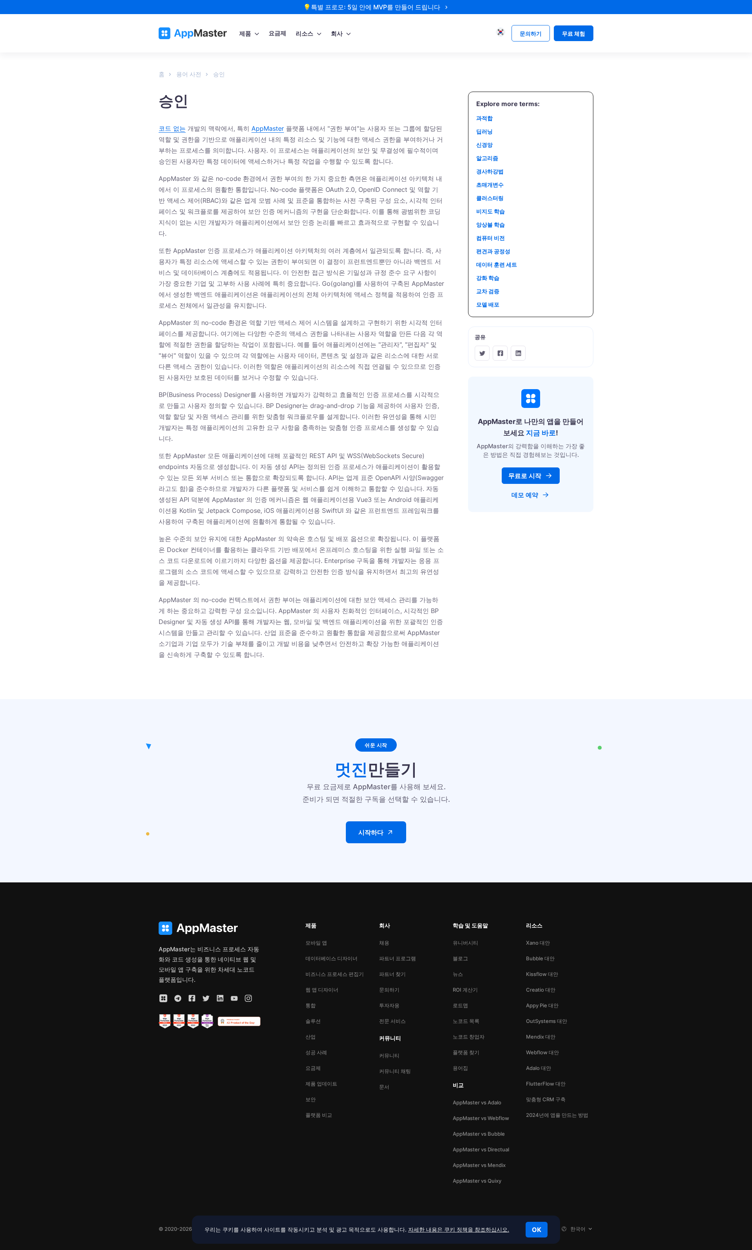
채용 (384, 943)
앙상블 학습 (490, 224)
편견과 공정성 (493, 251)
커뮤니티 (389, 1055)
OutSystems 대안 (546, 1021)
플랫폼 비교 (319, 1115)
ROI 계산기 (465, 990)
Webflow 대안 (542, 1052)
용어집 (460, 1068)
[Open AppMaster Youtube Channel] (234, 998)
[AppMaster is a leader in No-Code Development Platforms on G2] (165, 1021)
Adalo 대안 (538, 1068)
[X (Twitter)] (482, 353)
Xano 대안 (538, 943)
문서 (384, 1087)
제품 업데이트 (321, 1083)
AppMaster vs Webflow (481, 1118)
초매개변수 (490, 184)
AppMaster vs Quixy (477, 1181)
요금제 (313, 1068)
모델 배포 (487, 304)
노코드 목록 (466, 1021)
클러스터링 (490, 198)
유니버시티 (465, 943)
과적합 (484, 118)
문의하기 (389, 990)
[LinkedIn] (518, 353)
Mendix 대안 (540, 1037)
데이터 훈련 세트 (496, 264)
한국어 (578, 1229)
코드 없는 (172, 128)
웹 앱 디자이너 (322, 990)
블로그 (460, 958)
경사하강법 (490, 171)
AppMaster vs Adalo (477, 1102)
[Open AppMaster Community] (163, 998)
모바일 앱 (316, 943)
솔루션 (313, 1021)
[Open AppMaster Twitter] (206, 998)
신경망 (484, 144)
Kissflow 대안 (542, 974)
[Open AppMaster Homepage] (209, 928)
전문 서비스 (392, 1021)
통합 (311, 1005)
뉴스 (458, 974)
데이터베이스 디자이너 (332, 958)
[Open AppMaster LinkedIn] (220, 998)
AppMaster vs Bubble (479, 1134)
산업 (311, 1037)
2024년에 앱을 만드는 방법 (557, 1115)
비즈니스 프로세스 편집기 (335, 974)
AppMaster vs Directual (481, 1149)
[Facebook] (500, 353)
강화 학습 (487, 277)
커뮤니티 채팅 (395, 1071)
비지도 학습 (490, 211)
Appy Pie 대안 (542, 1005)
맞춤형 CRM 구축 (546, 1099)
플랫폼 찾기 (466, 1052)
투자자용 (389, 1005)
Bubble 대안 (540, 958)
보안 (311, 1099)
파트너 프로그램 (397, 958)
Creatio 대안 (540, 990)
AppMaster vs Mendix (479, 1165)
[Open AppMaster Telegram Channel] (177, 998)
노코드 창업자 (468, 1037)
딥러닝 (484, 131)
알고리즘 (487, 158)
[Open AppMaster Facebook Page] (191, 998)
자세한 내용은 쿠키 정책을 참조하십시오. (458, 1229)
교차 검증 (487, 291)
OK (536, 1230)
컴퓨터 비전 (490, 237)
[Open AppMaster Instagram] (248, 998)
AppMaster (267, 128)
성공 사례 (316, 1052)
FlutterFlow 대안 (546, 1083)
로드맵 (460, 1005)
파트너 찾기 (392, 974)
